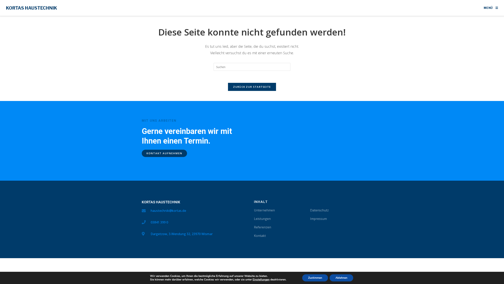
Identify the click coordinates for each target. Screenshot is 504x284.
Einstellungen (261, 279)
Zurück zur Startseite (252, 87)
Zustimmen (315, 278)
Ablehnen (341, 278)
